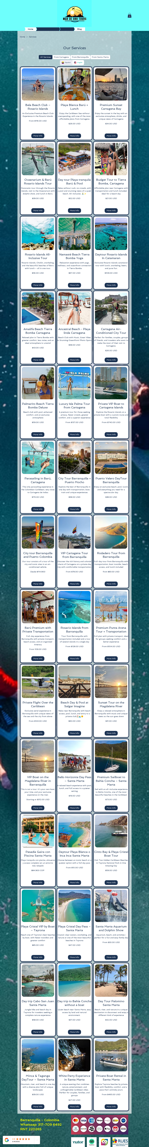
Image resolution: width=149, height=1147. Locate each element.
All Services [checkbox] (45, 57)
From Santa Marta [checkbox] (100, 57)
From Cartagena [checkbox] (61, 57)
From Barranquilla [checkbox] (80, 57)
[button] (130, 15)
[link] (38, 107)
